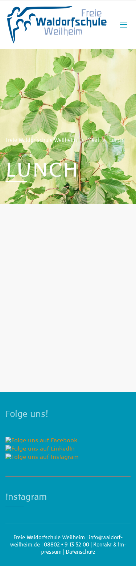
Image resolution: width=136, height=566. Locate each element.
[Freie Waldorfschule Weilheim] (57, 24)
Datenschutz (80, 552)
